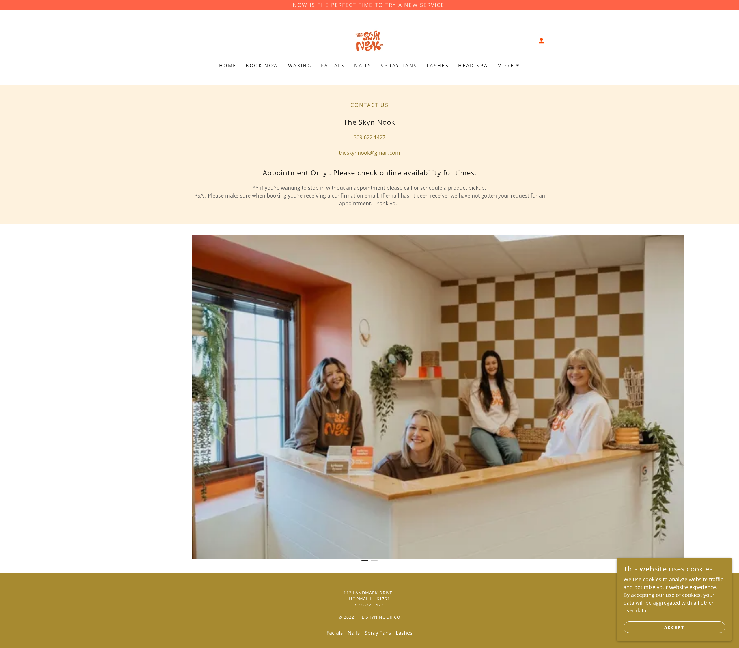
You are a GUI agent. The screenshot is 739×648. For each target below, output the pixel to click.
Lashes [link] (438, 65)
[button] (541, 40)
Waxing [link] (300, 65)
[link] (369, 40)
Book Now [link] (262, 65)
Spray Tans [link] (399, 65)
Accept (674, 627)
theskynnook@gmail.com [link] (369, 152)
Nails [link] (363, 65)
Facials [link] (333, 65)
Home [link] (228, 65)
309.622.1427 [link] (369, 137)
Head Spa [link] (473, 65)
